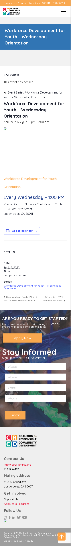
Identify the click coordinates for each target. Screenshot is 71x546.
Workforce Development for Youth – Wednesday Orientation (33, 287)
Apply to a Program (16, 3)
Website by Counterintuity (18, 541)
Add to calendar (22, 230)
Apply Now (22, 338)
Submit (15, 415)
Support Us (11, 499)
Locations (34, 3)
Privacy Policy (11, 537)
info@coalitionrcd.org (17, 464)
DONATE (46, 3)
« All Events (11, 75)
